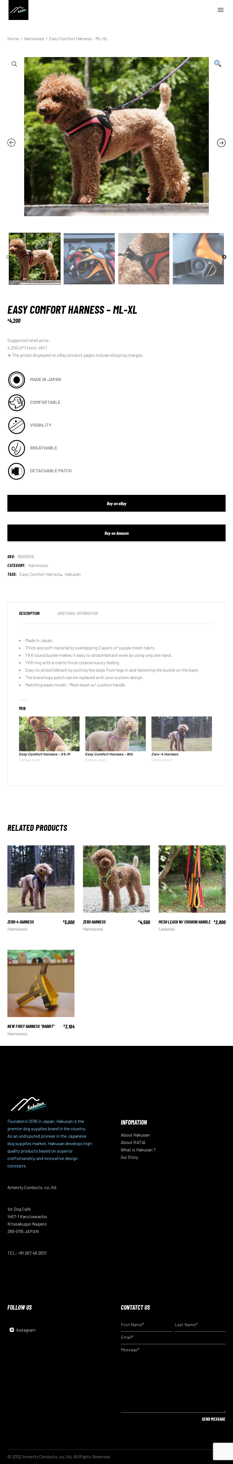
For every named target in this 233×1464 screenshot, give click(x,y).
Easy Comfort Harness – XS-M (44, 754)
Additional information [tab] (77, 613)
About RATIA (133, 1142)
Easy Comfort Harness (40, 574)
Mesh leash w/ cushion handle (97, 684)
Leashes (167, 929)
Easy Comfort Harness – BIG (109, 754)
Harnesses (38, 565)
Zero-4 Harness (164, 754)
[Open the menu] (220, 10)
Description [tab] (29, 613)
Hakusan (73, 574)
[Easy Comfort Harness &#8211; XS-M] (49, 733)
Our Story (129, 1157)
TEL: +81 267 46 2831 (26, 1253)
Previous (8, 257)
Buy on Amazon (117, 533)
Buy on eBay (116, 503)
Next (224, 257)
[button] (14, 64)
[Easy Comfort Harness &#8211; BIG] (115, 733)
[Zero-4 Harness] (181, 733)
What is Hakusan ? (138, 1149)
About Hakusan (135, 1134)
